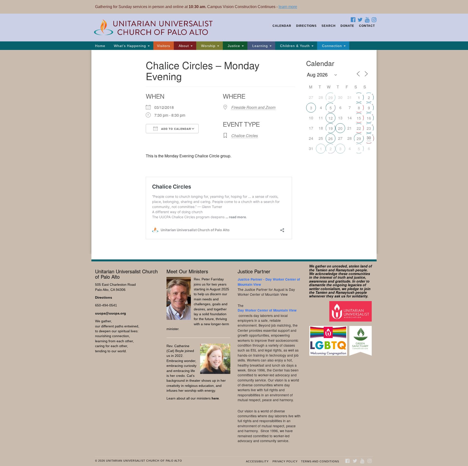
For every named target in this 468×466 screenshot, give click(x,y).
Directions (306, 25)
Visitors (163, 46)
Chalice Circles (244, 135)
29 (330, 97)
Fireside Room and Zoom (253, 107)
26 (330, 138)
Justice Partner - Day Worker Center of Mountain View (269, 281)
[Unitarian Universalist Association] (351, 311)
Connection (332, 46)
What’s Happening (130, 46)
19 (330, 128)
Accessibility (257, 461)
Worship (208, 46)
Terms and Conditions (320, 461)
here (215, 398)
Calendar (282, 25)
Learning (260, 46)
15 (359, 118)
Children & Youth (295, 46)
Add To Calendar (175, 129)
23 (369, 128)
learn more (288, 7)
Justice (233, 46)
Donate (347, 25)
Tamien (321, 269)
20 (340, 128)
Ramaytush (345, 269)
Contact (367, 25)
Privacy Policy (285, 461)
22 (359, 128)
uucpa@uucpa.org (110, 313)
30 (369, 138)
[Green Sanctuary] (361, 338)
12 (330, 118)
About (183, 46)
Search (329, 25)
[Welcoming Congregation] (328, 338)
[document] (234, 152)
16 (369, 118)
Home (100, 46)
